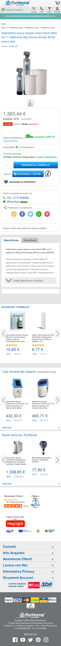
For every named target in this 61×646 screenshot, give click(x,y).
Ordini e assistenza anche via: (17, 193)
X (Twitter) (30, 214)
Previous (3, 333)
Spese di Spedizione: (13, 137)
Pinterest (47, 214)
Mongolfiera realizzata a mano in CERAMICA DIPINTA (41, 460)
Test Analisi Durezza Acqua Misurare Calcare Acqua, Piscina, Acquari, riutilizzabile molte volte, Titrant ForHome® (17, 338)
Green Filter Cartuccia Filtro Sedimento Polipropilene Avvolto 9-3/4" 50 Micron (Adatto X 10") (43, 338)
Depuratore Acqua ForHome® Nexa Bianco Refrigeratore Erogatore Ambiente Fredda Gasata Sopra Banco (16, 461)
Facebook (22, 214)
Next (57, 333)
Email (14, 214)
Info (42, 11)
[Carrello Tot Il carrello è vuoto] (57, 3)
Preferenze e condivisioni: (20, 207)
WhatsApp (39, 214)
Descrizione (11, 240)
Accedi (57, 11)
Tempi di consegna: (12, 153)
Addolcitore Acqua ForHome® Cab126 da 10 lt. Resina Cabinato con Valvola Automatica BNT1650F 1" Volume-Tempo (17, 404)
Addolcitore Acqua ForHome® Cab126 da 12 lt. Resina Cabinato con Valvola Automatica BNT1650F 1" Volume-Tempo (43, 404)
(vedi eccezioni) (10, 140)
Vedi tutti (6, 427)
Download (30, 240)
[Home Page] (23, 4)
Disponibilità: (9, 147)
